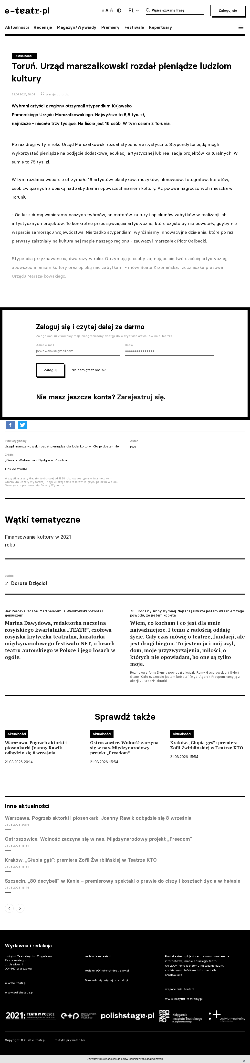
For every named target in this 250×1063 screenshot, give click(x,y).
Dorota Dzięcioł (29, 583)
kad (133, 447)
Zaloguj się (228, 10)
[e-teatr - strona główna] (27, 13)
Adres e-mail (45, 345)
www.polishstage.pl (19, 992)
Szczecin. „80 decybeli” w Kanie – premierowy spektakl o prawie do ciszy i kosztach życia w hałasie (122, 881)
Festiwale (134, 27)
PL (131, 10)
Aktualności (17, 27)
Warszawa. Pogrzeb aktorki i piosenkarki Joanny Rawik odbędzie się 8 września (98, 818)
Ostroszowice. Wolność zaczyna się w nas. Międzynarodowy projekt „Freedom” (98, 839)
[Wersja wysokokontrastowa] (119, 10)
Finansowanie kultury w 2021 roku (38, 541)
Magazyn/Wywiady (76, 27)
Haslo (129, 345)
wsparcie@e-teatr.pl (179, 989)
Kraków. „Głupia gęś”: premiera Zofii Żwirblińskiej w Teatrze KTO (81, 860)
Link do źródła (16, 469)
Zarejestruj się (140, 397)
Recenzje (43, 27)
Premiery (110, 27)
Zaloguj (50, 370)
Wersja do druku (58, 94)
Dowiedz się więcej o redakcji (106, 980)
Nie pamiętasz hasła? (89, 369)
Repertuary (160, 27)
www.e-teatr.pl (15, 983)
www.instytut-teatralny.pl (184, 999)
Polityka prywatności (69, 1040)
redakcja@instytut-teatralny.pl (107, 970)
